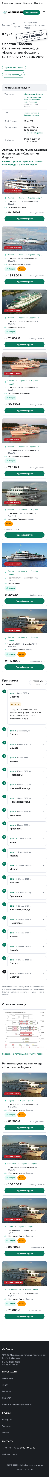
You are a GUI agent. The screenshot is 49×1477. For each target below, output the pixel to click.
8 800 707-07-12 (27, 1448)
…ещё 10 (11, 641)
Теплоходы (7, 1426)
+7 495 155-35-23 (10, 1448)
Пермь (21, 198)
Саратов (10, 198)
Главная (6, 25)
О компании (7, 3)
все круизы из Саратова (33, 133)
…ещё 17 (40, 318)
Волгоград (23, 510)
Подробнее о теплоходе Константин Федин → (23, 1054)
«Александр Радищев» (16, 519)
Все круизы (7, 1419)
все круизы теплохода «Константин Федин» (32, 98)
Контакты (27, 3)
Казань (10, 1227)
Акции (18, 3)
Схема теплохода (13, 74)
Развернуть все (38, 682)
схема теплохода (30, 102)
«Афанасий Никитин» (16, 327)
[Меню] (44, 12)
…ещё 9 (39, 255)
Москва (22, 318)
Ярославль (11, 1164)
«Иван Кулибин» (14, 584)
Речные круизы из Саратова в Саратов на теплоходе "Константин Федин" (22, 163)
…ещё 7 (39, 198)
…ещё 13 (33, 1164)
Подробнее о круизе (24, 218)
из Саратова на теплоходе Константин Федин (34, 25)
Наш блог (38, 3)
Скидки (12, 269)
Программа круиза (14, 67)
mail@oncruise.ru (9, 1454)
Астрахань (23, 381)
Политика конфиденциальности (16, 1404)
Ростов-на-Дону (14, 1289)
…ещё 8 (35, 1289)
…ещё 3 (11, 384)
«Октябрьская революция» (18, 393)
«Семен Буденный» (15, 264)
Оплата (5, 1432)
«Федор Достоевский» (16, 207)
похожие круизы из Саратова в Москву (31, 114)
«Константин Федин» (33, 94)
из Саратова (17, 25)
